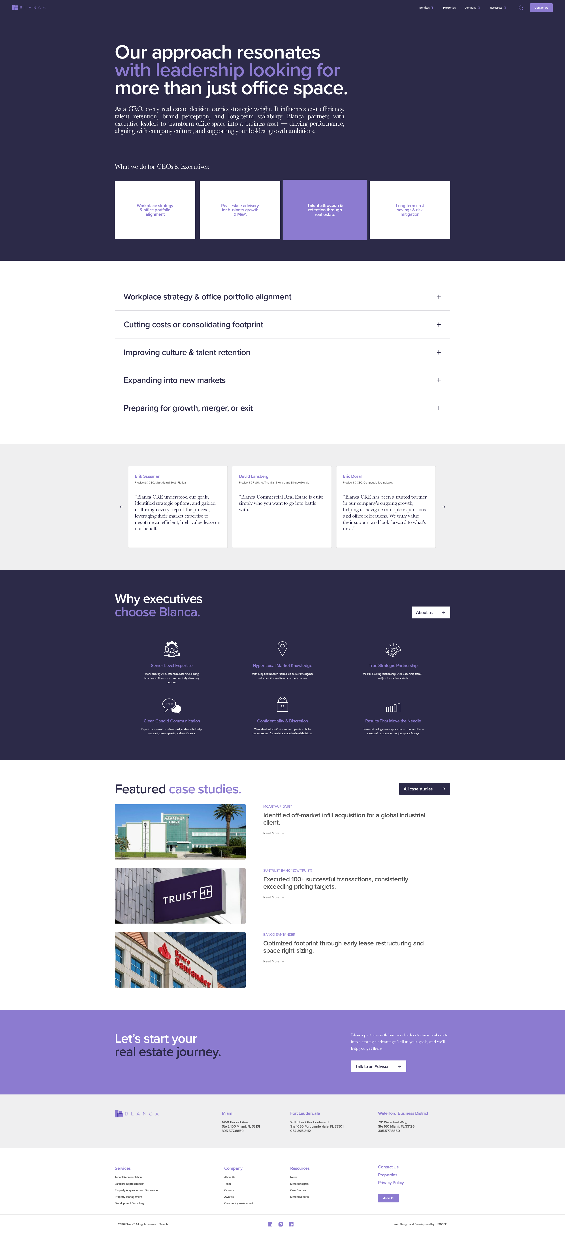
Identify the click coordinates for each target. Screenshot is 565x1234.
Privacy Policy (391, 1183)
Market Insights (299, 1184)
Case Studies (298, 1190)
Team (227, 1184)
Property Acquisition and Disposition (136, 1190)
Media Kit (388, 1198)
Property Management (128, 1197)
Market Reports (299, 1197)
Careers (229, 1190)
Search (163, 1224)
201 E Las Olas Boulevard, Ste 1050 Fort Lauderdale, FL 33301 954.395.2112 (317, 1126)
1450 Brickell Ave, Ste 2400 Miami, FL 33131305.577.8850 (241, 1126)
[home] (28, 7)
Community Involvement (238, 1203)
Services (424, 8)
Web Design (401, 1224)
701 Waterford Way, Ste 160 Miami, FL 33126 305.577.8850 (396, 1126)
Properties (449, 8)
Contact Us (541, 8)
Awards (229, 1197)
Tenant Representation (128, 1177)
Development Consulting (129, 1203)
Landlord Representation (129, 1184)
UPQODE (441, 1224)
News (293, 1177)
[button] (427, 7)
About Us (229, 1177)
